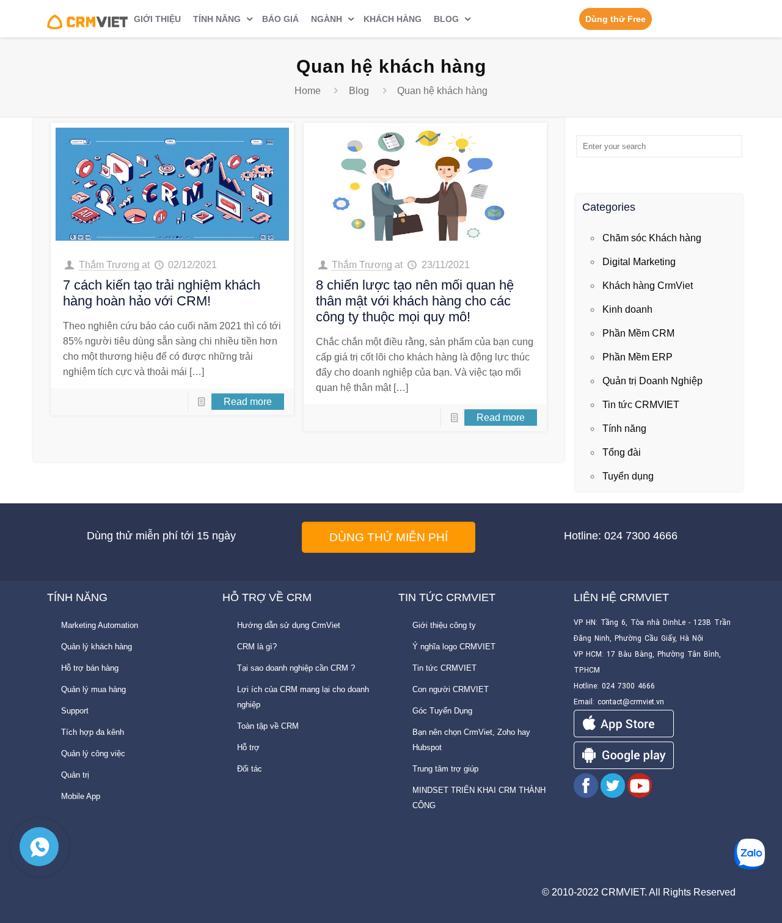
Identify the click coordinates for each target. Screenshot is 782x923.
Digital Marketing (639, 262)
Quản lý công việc (93, 753)
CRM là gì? (257, 646)
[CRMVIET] (87, 18)
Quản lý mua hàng (93, 689)
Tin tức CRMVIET (640, 404)
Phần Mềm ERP (637, 357)
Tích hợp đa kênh (92, 732)
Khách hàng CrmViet (647, 285)
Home (307, 91)
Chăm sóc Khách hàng (651, 238)
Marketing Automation (99, 625)
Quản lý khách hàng (96, 646)
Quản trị (75, 774)
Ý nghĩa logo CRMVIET (453, 646)
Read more (248, 401)
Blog (359, 91)
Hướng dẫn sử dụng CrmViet (288, 625)
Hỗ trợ (248, 747)
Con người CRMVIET (450, 689)
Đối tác (249, 768)
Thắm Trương (109, 265)
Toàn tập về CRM (268, 726)
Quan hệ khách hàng (442, 91)
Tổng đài (621, 452)
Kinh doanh (627, 309)
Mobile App (80, 796)
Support (75, 710)
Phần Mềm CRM (638, 333)
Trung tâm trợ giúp (445, 768)
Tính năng (624, 428)
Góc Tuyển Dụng (442, 710)
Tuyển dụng (628, 476)
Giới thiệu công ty (444, 625)
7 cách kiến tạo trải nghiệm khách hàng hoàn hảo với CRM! (161, 292)
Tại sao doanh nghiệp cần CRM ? (296, 668)
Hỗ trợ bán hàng (90, 668)
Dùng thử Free (615, 19)
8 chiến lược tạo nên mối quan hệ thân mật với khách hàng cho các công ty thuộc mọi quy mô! (415, 300)
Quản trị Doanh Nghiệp (652, 381)
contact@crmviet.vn (630, 702)
